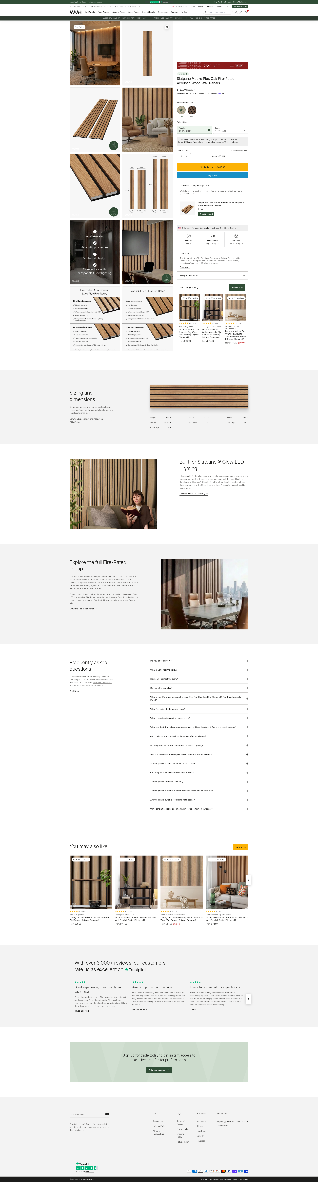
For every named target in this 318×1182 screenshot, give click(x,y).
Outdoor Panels (118, 12)
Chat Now (74, 691)
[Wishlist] (236, 12)
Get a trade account (158, 1070)
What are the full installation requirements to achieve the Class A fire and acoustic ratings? (193, 727)
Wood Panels (133, 12)
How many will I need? (239, 150)
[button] (246, 12)
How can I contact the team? (164, 679)
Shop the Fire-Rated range (82, 609)
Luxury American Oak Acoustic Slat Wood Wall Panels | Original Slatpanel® (189, 333)
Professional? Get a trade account (129, 6)
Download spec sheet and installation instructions (86, 420)
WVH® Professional (240, 6)
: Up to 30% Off (168, 18)
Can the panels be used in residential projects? (172, 772)
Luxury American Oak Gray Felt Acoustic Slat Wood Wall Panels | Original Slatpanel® (235, 335)
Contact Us (158, 1121)
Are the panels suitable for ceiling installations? (172, 800)
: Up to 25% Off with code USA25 (124, 18)
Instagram (201, 1121)
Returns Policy (183, 1142)
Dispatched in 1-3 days (80, 6)
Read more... (185, 267)
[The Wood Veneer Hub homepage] (76, 12)
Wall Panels (90, 12)
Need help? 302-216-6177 (103, 6)
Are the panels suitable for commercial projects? (173, 763)
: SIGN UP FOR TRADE (202, 18)
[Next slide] (248, 880)
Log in (227, 6)
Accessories (163, 12)
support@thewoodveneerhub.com (232, 1121)
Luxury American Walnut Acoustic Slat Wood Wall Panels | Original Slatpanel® (211, 333)
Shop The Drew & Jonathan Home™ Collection (230, 2)
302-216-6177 (223, 1125)
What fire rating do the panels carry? (167, 709)
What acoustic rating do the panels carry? (170, 718)
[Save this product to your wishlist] (167, 27)
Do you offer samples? (161, 688)
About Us (201, 6)
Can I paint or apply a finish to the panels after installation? (178, 736)
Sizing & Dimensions (189, 275)
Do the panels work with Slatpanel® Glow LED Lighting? (176, 745)
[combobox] (181, 6)
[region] (159, 2)
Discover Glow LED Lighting (192, 493)
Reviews (210, 6)
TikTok (200, 1126)
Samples (174, 12)
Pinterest (201, 1141)
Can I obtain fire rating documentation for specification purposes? (181, 809)
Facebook (201, 1131)
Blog (193, 6)
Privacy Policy (183, 1129)
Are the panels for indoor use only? (167, 781)
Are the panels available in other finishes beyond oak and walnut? (181, 790)
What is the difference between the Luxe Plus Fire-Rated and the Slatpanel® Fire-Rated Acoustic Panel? (195, 698)
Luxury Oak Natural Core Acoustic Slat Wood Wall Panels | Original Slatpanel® (227, 918)
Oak (181, 117)
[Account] (241, 12)
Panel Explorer (103, 12)
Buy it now (213, 175)
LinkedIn (200, 1136)
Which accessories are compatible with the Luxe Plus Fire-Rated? (181, 754)
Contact (219, 6)
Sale (185, 12)
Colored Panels (148, 12)
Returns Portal (159, 1126)
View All (239, 847)
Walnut (192, 117)
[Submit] (107, 1114)
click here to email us (102, 682)
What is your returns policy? (163, 670)
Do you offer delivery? (161, 661)
